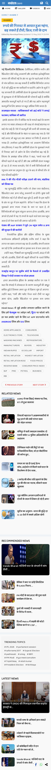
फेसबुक (12, 312)
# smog (21, 654)
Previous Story (14, 385)
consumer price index (33, 366)
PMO (14, 371)
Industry (41, 345)
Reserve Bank (10, 366)
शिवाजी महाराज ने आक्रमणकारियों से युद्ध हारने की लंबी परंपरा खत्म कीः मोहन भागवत (33, 419)
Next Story (39, 385)
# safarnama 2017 (12, 650)
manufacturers (12, 345)
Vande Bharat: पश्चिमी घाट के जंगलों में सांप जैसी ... (25, 567)
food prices (36, 360)
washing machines (13, 340)
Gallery (22, 8)
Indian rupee (10, 350)
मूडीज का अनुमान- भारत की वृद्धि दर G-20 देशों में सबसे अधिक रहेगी (32, 513)
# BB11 (30, 654)
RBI (5, 376)
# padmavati (10, 654)
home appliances (12, 330)
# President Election (14, 665)
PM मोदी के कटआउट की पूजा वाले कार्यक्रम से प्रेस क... (31, 597)
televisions (33, 335)
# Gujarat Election (31, 650)
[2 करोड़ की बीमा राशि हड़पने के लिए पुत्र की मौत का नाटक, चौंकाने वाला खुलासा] (8, 482)
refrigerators (34, 340)
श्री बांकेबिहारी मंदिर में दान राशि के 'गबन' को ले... (27, 748)
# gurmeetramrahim (26, 658)
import (40, 350)
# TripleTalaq (10, 661)
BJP (5, 371)
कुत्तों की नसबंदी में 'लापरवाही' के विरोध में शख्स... (29, 610)
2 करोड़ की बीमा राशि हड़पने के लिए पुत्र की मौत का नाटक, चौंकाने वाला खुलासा (32, 483)
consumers (31, 330)
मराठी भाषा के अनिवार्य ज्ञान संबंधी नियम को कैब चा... (31, 721)
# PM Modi (9, 658)
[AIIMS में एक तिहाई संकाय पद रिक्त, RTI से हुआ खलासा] (8, 402)
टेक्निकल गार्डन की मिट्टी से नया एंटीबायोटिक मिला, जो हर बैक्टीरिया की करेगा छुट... (32, 451)
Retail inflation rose (15, 360)
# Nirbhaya (31, 665)
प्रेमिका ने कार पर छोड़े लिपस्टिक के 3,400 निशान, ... (30, 584)
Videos (36, 8)
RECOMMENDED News (16, 541)
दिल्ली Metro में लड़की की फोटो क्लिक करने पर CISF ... (30, 623)
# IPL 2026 (9, 647)
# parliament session (26, 647)
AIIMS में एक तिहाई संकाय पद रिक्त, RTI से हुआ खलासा (32, 400)
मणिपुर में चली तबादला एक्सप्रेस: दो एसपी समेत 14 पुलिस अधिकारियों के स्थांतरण (32, 435)
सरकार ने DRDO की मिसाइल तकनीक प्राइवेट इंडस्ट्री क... (25, 705)
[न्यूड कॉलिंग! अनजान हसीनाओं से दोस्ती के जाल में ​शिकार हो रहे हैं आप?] (8, 498)
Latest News (10, 678)
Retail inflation (12, 355)
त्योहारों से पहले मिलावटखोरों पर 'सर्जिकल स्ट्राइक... (30, 735)
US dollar (26, 350)
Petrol (24, 371)
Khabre (13, 15)
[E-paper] (42, 3)
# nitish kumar (25, 661)
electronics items (13, 335)
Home (7, 8)
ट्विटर (33, 312)
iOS (22, 322)
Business (37, 371)
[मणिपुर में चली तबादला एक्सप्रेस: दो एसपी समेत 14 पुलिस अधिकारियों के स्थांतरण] (8, 434)
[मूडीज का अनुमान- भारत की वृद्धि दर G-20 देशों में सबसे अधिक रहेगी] (8, 514)
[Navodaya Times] (15, 2)
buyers (28, 345)
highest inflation (34, 355)
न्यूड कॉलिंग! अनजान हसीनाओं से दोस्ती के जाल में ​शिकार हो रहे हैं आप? (33, 497)
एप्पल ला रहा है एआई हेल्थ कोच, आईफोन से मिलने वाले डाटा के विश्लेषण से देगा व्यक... (32, 467)
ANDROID (6, 322)
